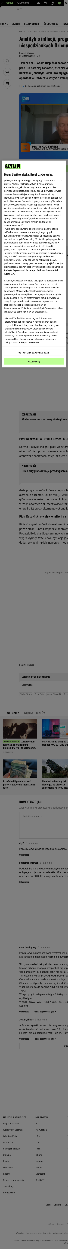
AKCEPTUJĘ (34, 361)
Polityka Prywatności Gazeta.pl (19, 270)
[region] (34, 263)
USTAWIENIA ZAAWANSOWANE (34, 352)
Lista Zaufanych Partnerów (25, 342)
